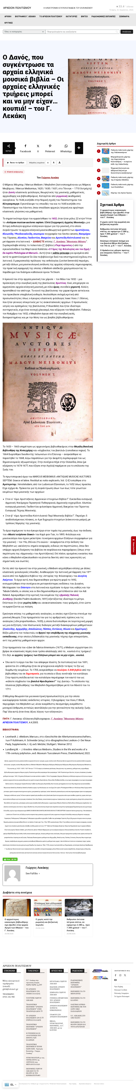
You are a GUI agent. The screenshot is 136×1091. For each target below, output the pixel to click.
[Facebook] (115, 975)
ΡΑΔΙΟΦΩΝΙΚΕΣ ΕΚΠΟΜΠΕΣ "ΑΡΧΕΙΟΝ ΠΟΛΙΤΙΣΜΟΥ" (77, 983)
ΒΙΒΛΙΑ (45, 941)
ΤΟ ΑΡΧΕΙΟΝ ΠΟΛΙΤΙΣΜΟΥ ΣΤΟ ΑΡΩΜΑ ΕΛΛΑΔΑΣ (33, 991)
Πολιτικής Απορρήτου (121, 993)
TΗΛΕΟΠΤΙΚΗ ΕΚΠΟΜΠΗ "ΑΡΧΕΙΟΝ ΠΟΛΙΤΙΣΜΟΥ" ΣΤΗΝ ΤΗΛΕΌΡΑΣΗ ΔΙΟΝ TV (34, 1007)
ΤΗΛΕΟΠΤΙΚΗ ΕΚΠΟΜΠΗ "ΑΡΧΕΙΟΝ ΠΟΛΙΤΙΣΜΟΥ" (34, 1026)
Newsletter (134, 546)
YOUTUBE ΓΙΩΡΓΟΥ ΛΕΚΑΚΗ (34, 999)
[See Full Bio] (39, 873)
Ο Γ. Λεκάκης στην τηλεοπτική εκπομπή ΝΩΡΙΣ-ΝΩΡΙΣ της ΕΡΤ (34, 982)
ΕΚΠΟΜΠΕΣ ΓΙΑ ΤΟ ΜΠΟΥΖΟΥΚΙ (78, 992)
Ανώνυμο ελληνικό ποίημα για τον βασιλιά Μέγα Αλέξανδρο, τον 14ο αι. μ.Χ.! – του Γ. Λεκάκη (115, 243)
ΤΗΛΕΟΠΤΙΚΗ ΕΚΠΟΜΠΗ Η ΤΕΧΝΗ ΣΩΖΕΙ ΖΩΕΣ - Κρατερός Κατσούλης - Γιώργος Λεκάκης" (34, 1048)
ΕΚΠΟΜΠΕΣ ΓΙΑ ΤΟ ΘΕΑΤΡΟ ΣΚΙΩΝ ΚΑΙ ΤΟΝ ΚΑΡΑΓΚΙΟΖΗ (78, 1024)
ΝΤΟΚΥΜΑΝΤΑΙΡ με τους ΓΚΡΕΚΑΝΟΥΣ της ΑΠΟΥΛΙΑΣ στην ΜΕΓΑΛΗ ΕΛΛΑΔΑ (35, 1060)
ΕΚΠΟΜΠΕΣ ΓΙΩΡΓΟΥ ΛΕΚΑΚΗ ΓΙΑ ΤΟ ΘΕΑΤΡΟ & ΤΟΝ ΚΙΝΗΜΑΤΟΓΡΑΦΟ (34, 1071)
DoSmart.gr (35, 1084)
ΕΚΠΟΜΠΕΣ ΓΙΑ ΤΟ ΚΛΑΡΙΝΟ (78, 999)
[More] (79, 148)
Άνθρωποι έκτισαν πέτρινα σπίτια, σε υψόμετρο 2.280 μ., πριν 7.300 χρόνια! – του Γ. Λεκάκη (114, 232)
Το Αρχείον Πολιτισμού (121, 996)
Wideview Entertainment (58, 1084)
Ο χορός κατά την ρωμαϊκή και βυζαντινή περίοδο (115, 223)
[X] (125, 975)
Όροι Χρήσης (118, 986)
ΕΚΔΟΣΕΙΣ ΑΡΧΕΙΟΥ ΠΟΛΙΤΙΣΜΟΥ (57, 988)
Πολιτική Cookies (120, 990)
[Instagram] (120, 975)
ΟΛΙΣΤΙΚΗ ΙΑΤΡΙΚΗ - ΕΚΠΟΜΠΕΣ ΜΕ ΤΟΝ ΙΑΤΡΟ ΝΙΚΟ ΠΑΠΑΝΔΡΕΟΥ (78, 1007)
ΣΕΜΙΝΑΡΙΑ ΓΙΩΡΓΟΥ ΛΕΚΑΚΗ (58, 993)
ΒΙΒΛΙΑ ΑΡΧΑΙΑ (59, 941)
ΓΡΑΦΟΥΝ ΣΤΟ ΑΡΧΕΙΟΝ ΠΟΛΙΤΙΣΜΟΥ (58, 1015)
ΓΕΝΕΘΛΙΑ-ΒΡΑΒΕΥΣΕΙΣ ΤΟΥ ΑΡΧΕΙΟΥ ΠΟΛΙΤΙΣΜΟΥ (59, 1000)
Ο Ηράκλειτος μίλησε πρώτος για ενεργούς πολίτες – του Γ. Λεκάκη (114, 252)
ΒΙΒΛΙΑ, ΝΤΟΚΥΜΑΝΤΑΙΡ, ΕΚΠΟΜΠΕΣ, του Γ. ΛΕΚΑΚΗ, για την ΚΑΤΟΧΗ (57, 1025)
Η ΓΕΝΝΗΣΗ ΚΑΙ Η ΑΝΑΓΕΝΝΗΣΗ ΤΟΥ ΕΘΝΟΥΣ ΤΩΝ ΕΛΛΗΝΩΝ (33, 1036)
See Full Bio (32, 873)
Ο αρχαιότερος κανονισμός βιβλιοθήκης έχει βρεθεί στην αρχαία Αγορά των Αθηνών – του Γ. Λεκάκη (114, 214)
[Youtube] (115, 980)
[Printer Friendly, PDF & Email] (10, 861)
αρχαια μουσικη (31, 941)
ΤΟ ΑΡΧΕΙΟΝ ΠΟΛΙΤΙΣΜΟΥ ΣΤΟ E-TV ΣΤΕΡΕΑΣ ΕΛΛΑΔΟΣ (35, 1017)
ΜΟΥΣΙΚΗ (75, 941)
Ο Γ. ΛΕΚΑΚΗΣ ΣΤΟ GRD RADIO (78, 1016)
